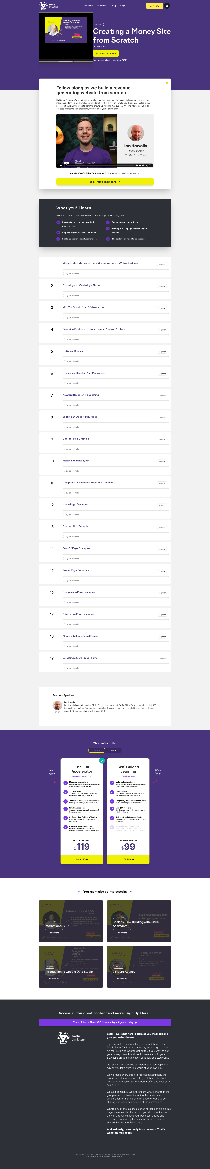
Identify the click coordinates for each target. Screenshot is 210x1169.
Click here (111, 173)
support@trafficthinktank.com (113, 1156)
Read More (54, 932)
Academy (88, 6)
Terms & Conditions (108, 1154)
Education (101, 6)
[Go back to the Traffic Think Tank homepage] (48, 6)
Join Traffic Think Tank (105, 53)
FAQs (122, 6)
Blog (114, 6)
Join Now (154, 6)
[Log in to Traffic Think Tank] (167, 6)
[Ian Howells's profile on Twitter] (56, 712)
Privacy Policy (120, 1154)
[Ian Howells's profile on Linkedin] (59, 712)
